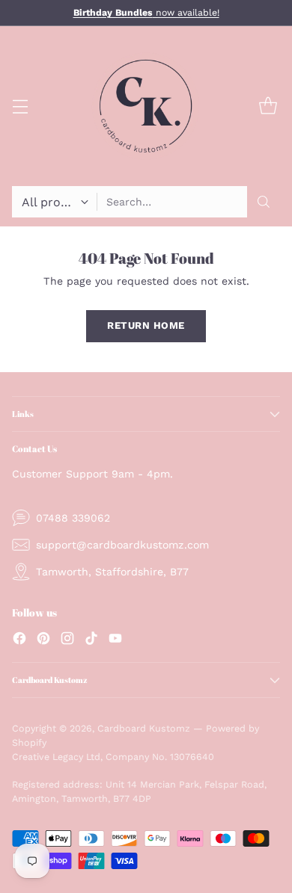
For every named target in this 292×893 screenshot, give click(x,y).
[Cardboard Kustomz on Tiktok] (91, 640)
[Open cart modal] (267, 106)
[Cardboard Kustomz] (146, 106)
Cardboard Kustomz (143, 728)
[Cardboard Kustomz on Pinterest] (43, 640)
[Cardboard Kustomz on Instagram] (67, 640)
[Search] (263, 201)
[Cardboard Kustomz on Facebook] (19, 640)
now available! (146, 12)
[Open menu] (19, 106)
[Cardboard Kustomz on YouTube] (115, 640)
